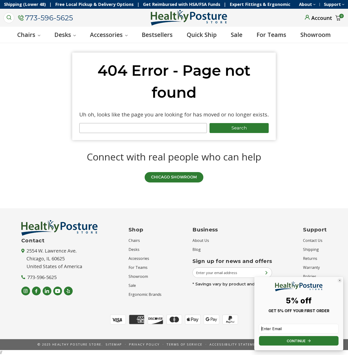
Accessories (106, 35)
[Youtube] (57, 291)
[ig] (25, 291)
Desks (62, 35)
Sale (236, 35)
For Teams (271, 35)
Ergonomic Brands (145, 294)
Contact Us (312, 240)
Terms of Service (185, 344)
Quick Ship (202, 35)
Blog (196, 249)
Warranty (311, 267)
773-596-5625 (49, 18)
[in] (47, 291)
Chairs (26, 35)
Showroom (315, 35)
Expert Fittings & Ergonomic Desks (270, 4)
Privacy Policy (144, 344)
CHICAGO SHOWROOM (174, 177)
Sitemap (114, 344)
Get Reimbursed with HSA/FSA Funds (185, 4)
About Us (200, 240)
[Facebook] (36, 291)
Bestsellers (157, 35)
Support (332, 4)
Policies (309, 276)
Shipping (311, 249)
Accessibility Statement (235, 344)
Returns (310, 258)
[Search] (9, 18)
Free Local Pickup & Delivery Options (98, 4)
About (305, 4)
